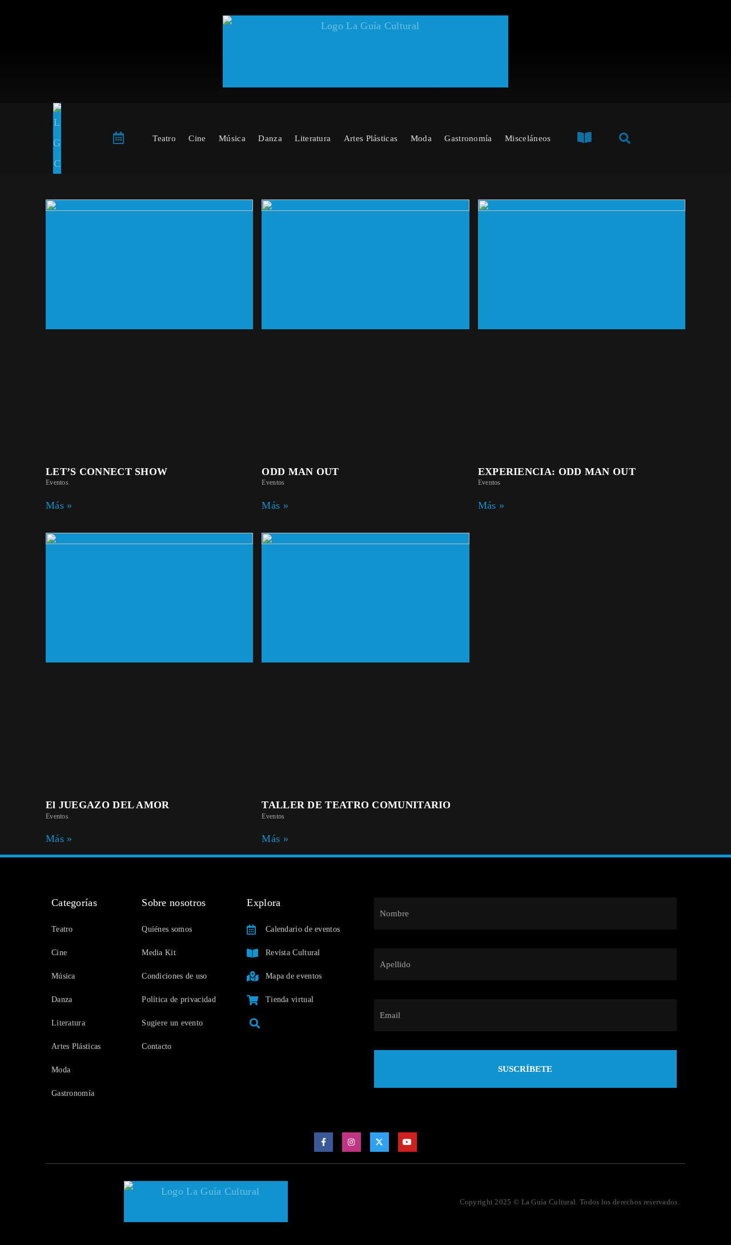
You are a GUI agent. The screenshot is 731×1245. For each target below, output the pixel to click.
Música (232, 138)
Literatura (313, 138)
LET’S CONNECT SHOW (106, 471)
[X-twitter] (379, 1142)
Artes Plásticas (371, 138)
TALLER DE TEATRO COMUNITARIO (356, 805)
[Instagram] (352, 1142)
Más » (59, 505)
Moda (421, 138)
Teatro (164, 138)
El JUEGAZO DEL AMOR (108, 805)
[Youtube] (407, 1142)
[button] (254, 1022)
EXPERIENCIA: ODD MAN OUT (557, 471)
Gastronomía (468, 138)
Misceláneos (528, 138)
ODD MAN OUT (300, 471)
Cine (197, 138)
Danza (270, 138)
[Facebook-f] (324, 1142)
